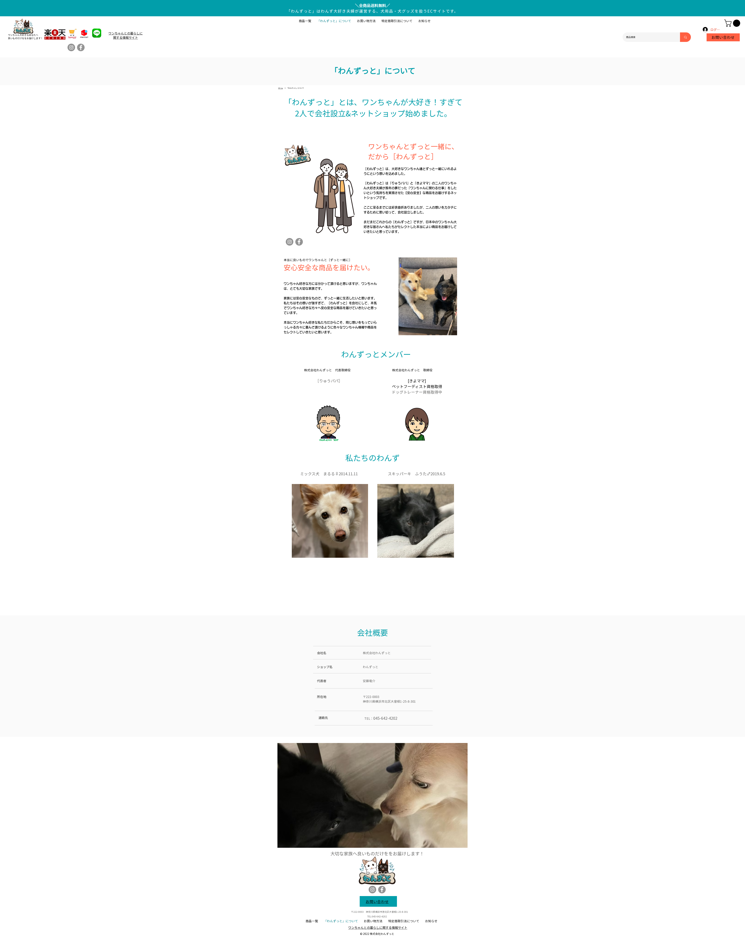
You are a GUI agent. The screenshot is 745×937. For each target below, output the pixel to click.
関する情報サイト (125, 37)
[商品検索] (685, 37)
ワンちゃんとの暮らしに (125, 33)
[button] (733, 23)
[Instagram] (71, 47)
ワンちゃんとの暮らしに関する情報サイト (377, 927)
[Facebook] (81, 47)
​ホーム (280, 88)
